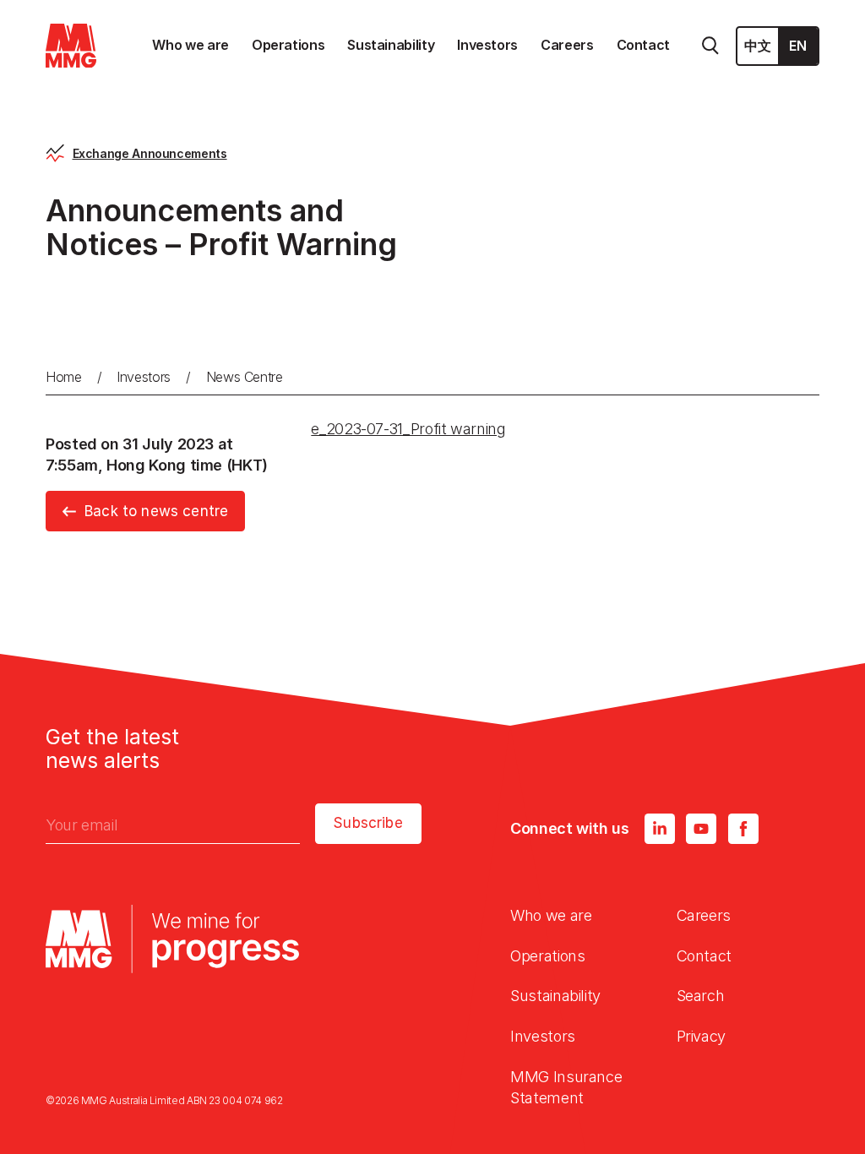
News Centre (244, 376)
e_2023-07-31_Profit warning (408, 429)
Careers (704, 915)
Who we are (550, 915)
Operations (547, 956)
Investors (144, 376)
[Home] (71, 46)
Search (701, 995)
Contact (704, 956)
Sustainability (555, 995)
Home (64, 376)
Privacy (701, 1036)
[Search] (710, 45)
